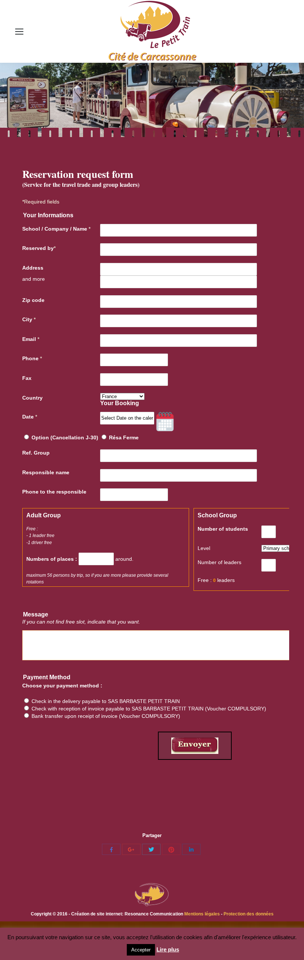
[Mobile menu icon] (19, 31)
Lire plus (167, 949)
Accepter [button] (141, 950)
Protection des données (249, 914)
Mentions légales (202, 914)
